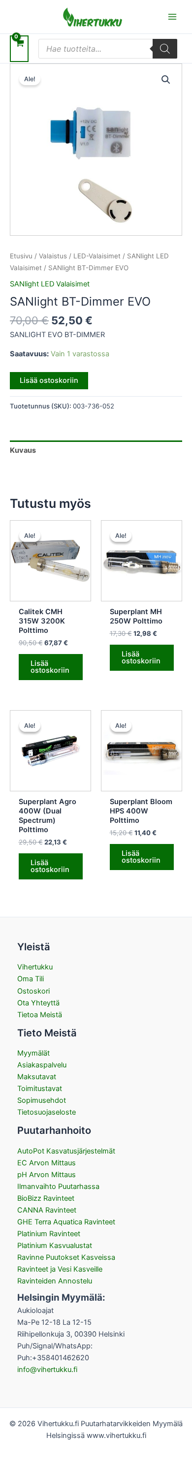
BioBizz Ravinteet (45, 1198)
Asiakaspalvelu (41, 1065)
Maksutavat (36, 1076)
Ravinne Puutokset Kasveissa (66, 1257)
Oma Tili (30, 978)
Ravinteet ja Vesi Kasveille (59, 1269)
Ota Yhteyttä (38, 1003)
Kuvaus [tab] (23, 450)
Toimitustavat (39, 1088)
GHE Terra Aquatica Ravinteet (66, 1221)
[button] (166, 80)
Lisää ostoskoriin (49, 380)
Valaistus (53, 256)
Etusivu (21, 256)
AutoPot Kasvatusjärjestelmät (66, 1151)
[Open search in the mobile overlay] (107, 49)
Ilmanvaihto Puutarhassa (58, 1186)
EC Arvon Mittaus (46, 1162)
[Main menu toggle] (172, 17)
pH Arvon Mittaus (46, 1174)
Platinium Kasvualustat (54, 1245)
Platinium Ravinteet (48, 1233)
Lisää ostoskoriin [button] (50, 667)
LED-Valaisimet (97, 256)
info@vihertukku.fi (47, 1369)
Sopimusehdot (41, 1100)
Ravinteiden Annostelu (54, 1281)
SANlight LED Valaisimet (50, 284)
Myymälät (33, 1053)
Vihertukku (35, 967)
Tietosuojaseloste (46, 1112)
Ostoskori (33, 991)
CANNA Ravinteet (46, 1210)
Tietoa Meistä (39, 1014)
